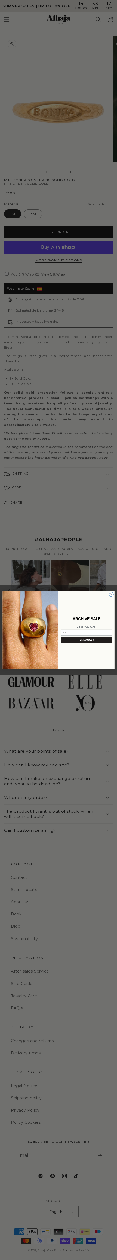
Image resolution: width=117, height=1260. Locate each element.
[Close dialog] (111, 594)
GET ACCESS (86, 639)
